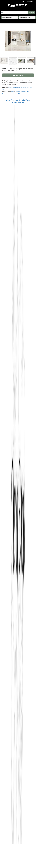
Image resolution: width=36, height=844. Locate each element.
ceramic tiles (16, 87)
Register (30, 1)
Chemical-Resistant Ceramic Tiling (11, 94)
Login (22, 1)
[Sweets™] (18, 5)
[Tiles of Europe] (18, 527)
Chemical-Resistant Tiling (22, 92)
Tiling (12, 92)
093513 (10, 87)
